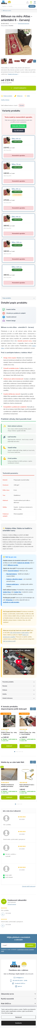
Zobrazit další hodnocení (28, 886)
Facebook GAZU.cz (20, 983)
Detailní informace (13, 74)
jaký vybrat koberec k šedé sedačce (19, 632)
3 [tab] (17, 751)
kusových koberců (13, 571)
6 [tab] (22, 751)
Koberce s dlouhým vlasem (14, 579)
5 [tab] (20, 751)
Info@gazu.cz (20, 977)
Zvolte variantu (20, 88)
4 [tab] (19, 751)
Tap (7, 731)
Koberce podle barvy (12, 584)
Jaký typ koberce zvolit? (9, 641)
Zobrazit (9, 746)
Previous (31, 708)
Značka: (5, 100)
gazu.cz (20, 986)
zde (11, 1013)
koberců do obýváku (23, 563)
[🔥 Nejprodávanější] (9, 721)
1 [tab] (14, 751)
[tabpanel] (9, 730)
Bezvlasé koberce (11, 574)
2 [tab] (16, 751)
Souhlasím (18, 1023)
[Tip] (9, 774)
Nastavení (18, 1017)
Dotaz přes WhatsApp (18, 126)
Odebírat (30, 945)
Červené (21, 105)
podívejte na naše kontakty (11, 602)
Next (34, 708)
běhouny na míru (13, 565)
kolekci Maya (7, 592)
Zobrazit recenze (12, 904)
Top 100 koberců (18, 130)
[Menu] (34, 2)
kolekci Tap (17, 592)
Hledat (32, 6)
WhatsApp (9, 600)
